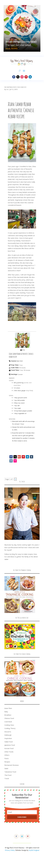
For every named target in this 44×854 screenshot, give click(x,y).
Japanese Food (9, 745)
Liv (7, 89)
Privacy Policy (10, 850)
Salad (8, 48)
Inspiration (8, 738)
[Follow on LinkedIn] (30, 76)
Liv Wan (18, 39)
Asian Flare (8, 708)
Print (23, 350)
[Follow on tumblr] (31, 456)
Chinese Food (9, 718)
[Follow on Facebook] (13, 76)
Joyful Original (34, 850)
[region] (22, 28)
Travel (6, 778)
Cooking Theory (9, 728)
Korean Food (9, 748)
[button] (22, 28)
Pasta (6, 758)
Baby (6, 712)
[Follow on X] (18, 76)
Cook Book (8, 722)
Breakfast (7, 715)
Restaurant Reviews (11, 765)
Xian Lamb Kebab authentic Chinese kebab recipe (15, 87)
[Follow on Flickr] (15, 460)
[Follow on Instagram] (22, 76)
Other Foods (8, 752)
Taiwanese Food (10, 772)
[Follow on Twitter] (15, 456)
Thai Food (7, 775)
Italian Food (8, 742)
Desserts (7, 732)
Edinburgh (7, 735)
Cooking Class (9, 725)
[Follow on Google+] (19, 456)
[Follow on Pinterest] (26, 76)
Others (6, 755)
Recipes (14, 48)
